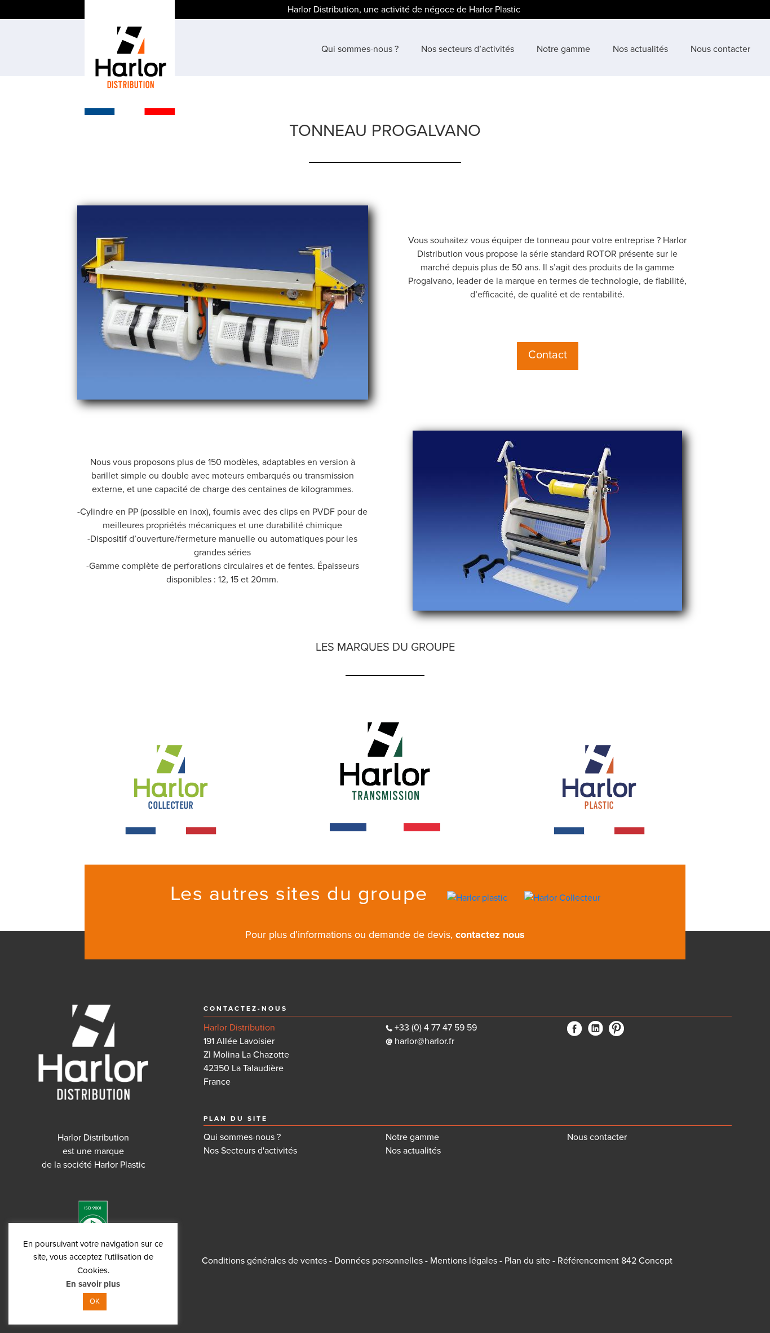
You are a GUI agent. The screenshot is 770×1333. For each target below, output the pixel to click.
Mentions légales (463, 1260)
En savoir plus (93, 1284)
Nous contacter (597, 1137)
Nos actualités (413, 1150)
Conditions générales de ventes (264, 1260)
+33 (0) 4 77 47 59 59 (436, 1027)
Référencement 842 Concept (614, 1260)
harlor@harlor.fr (423, 1041)
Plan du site (527, 1260)
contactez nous (490, 934)
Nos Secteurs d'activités (250, 1150)
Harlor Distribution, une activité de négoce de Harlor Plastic (403, 9)
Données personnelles (378, 1260)
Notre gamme (412, 1137)
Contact (547, 355)
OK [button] (95, 1301)
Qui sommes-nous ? (242, 1137)
